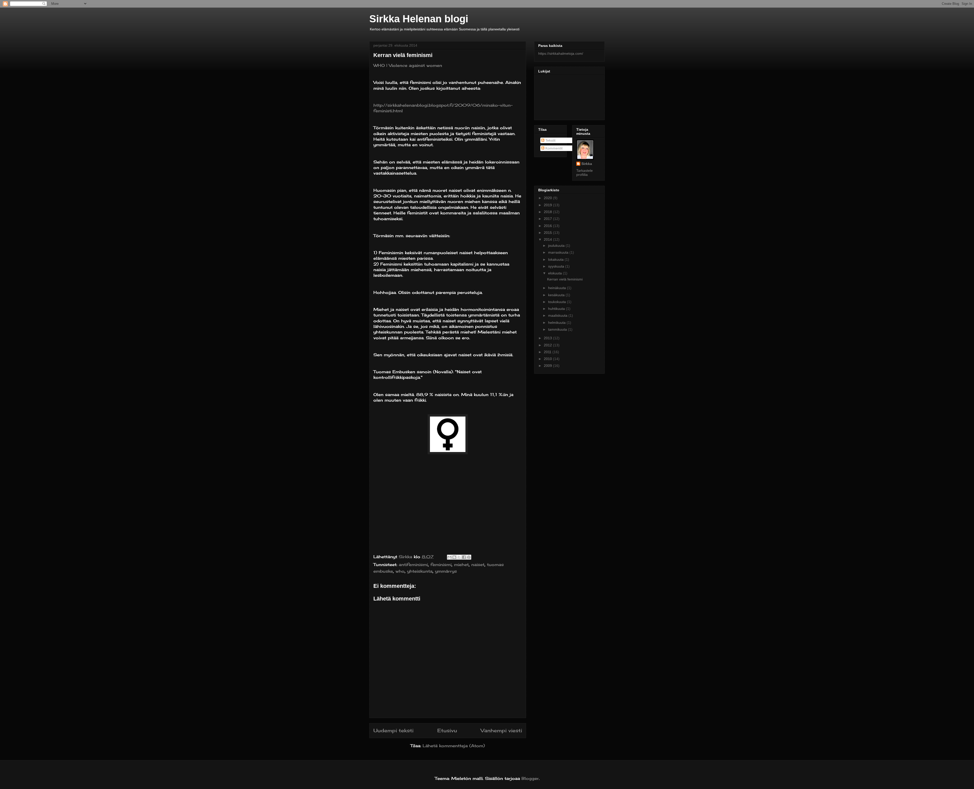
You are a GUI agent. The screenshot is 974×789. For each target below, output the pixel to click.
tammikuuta (558, 329)
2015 (548, 233)
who (400, 571)
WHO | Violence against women (407, 65)
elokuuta (555, 273)
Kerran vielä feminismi (565, 279)
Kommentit (553, 148)
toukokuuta (557, 302)
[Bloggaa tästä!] (454, 557)
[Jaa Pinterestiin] (468, 557)
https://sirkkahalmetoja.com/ (560, 53)
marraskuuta (558, 252)
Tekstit (549, 140)
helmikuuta (557, 323)
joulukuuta (557, 245)
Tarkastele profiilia (584, 172)
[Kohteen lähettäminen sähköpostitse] (449, 557)
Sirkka (586, 164)
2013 (548, 338)
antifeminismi (413, 564)
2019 (548, 205)
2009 (548, 366)
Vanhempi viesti (501, 730)
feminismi (440, 564)
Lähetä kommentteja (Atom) (454, 745)
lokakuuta (556, 259)
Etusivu (447, 730)
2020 (548, 198)
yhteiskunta (419, 571)
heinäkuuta (557, 288)
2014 (548, 239)
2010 (548, 359)
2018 (548, 212)
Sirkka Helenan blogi (418, 18)
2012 (548, 345)
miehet (461, 564)
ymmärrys (446, 571)
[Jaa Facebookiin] (463, 557)
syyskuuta (556, 266)
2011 (548, 352)
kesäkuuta (557, 295)
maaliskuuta (558, 315)
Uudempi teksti (393, 730)
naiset (477, 564)
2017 (548, 219)
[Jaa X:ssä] (459, 557)
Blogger (530, 778)
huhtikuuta (557, 309)
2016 (548, 226)
